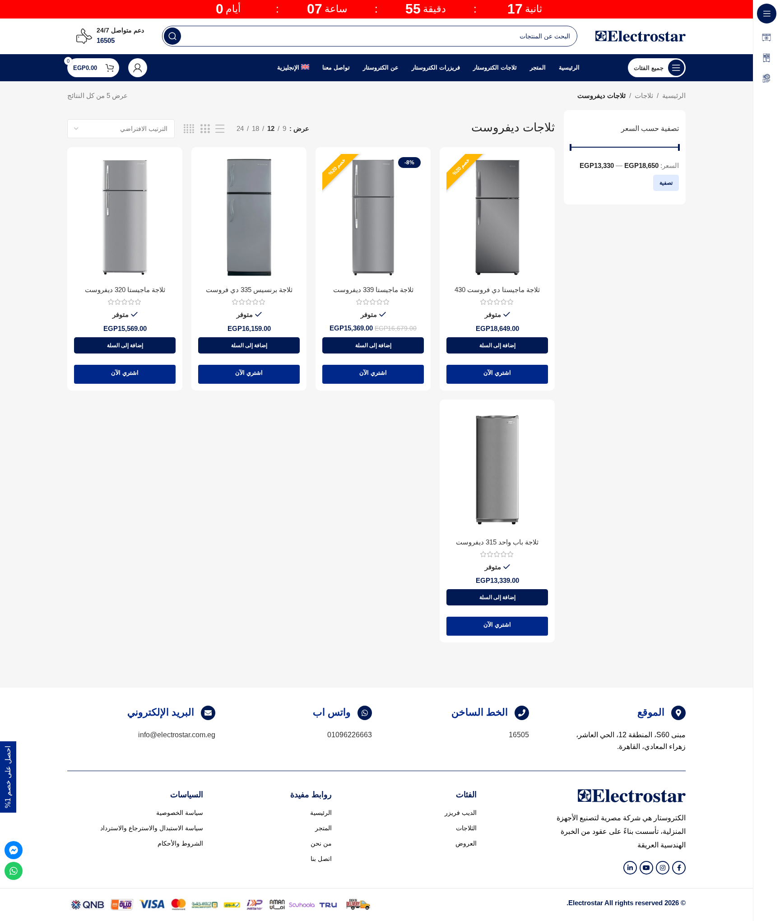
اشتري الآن (497, 372)
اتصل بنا (321, 858)
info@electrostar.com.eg (176, 735)
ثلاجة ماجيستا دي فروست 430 (497, 289)
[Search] (172, 36)
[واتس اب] (365, 713)
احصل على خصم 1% (8, 777)
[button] (497, 345)
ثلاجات (644, 95)
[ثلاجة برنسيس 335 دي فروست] (249, 217)
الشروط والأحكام (180, 843)
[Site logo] (640, 35)
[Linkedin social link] (630, 867)
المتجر (323, 828)
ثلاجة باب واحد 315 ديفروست (497, 542)
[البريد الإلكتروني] (208, 713)
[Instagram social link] (662, 867)
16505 (519, 735)
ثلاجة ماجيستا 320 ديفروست (125, 289)
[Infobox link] (110, 36)
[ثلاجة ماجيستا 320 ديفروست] (125, 217)
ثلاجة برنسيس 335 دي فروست (249, 289)
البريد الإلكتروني (160, 712)
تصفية (666, 183)
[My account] (138, 68)
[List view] (219, 129)
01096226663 (349, 735)
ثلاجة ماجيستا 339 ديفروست (373, 289)
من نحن (321, 843)
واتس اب (332, 712)
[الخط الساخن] (522, 713)
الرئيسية (674, 95)
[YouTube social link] (646, 867)
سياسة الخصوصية (179, 812)
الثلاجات (466, 828)
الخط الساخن (479, 712)
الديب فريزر (461, 812)
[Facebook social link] (679, 867)
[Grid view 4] (189, 129)
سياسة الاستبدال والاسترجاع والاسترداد (151, 828)
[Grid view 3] (204, 129)
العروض (466, 843)
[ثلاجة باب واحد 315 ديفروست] (497, 469)
